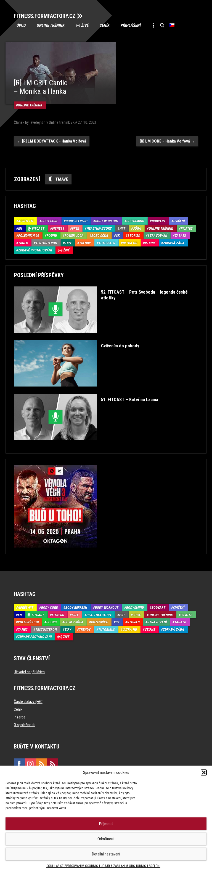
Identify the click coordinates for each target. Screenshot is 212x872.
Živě (85, 25)
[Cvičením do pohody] (76, 390)
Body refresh (77, 221)
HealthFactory (99, 228)
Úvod (21, 25)
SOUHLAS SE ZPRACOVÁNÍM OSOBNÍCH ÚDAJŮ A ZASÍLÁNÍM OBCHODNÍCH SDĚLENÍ (103, 866)
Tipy (68, 243)
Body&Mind (135, 221)
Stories (134, 236)
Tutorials (107, 243)
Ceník (105, 25)
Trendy (85, 243)
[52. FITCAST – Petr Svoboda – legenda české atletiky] (105, 336)
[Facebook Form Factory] (19, 763)
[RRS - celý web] (41, 763)
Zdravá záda (173, 243)
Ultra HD (130, 243)
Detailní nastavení (106, 854)
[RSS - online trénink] (52, 763)
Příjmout (106, 823)
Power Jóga (74, 236)
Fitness (58, 228)
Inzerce (19, 717)
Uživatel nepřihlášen (29, 672)
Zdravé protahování (35, 250)
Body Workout (107, 221)
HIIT (122, 228)
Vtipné (150, 243)
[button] (203, 772)
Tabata (180, 236)
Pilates (187, 228)
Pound (52, 236)
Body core (49, 221)
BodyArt (159, 221)
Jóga (137, 228)
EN (20, 228)
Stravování (157, 236)
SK (118, 236)
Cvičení (179, 221)
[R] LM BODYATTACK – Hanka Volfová (51, 141)
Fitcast (38, 228)
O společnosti (24, 725)
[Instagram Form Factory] (30, 763)
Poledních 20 (28, 236)
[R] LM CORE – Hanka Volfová (167, 141)
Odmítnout (106, 838)
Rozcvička (99, 236)
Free (75, 228)
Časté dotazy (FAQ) (29, 701)
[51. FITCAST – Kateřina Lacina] (86, 444)
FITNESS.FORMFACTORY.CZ (44, 16)
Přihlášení (131, 25)
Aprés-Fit (26, 221)
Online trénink (51, 25)
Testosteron (46, 243)
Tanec (23, 243)
